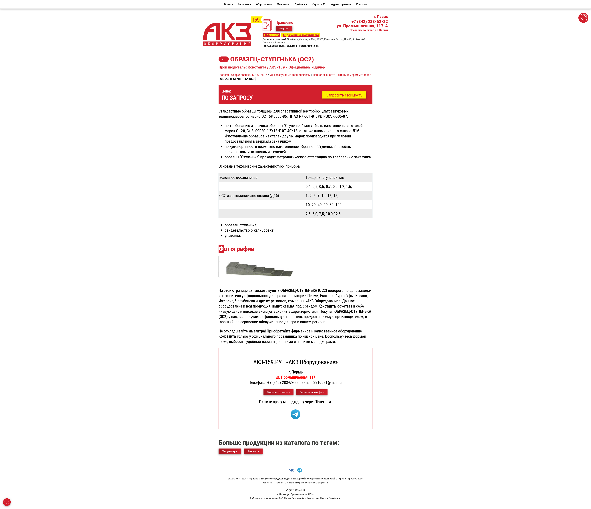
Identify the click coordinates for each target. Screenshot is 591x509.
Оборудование (240, 75)
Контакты (267, 482)
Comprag (303, 39)
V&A (363, 39)
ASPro (312, 39)
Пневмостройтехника (274, 42)
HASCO (319, 39)
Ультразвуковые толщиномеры (290, 75)
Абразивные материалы (301, 35)
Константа (329, 39)
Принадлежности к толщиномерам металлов (342, 75)
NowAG (348, 39)
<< (223, 59)
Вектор (339, 39)
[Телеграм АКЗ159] (295, 417)
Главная (224, 75)
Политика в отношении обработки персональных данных (302, 482)
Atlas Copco (292, 39)
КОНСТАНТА (259, 75)
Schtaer (356, 39)
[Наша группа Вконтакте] (291, 471)
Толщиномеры (229, 451)
